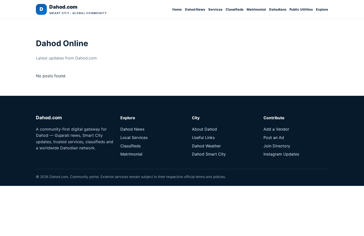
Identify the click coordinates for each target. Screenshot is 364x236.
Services (215, 9)
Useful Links (203, 137)
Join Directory (276, 145)
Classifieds (234, 9)
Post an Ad (273, 137)
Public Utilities (301, 9)
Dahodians (277, 9)
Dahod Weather (206, 145)
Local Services (134, 137)
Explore (322, 9)
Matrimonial (256, 9)
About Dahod (204, 129)
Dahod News (195, 9)
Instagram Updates (281, 154)
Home (177, 9)
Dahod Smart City (209, 154)
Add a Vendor (276, 129)
